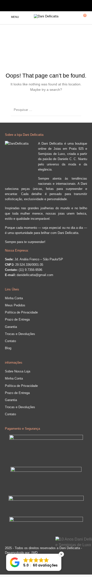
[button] (33, 562)
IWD (34, 552)
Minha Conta (14, 298)
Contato (10, 341)
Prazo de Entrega (17, 319)
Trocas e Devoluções (20, 334)
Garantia (11, 327)
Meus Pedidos (15, 305)
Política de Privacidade (21, 312)
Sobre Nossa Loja (17, 371)
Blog (8, 348)
